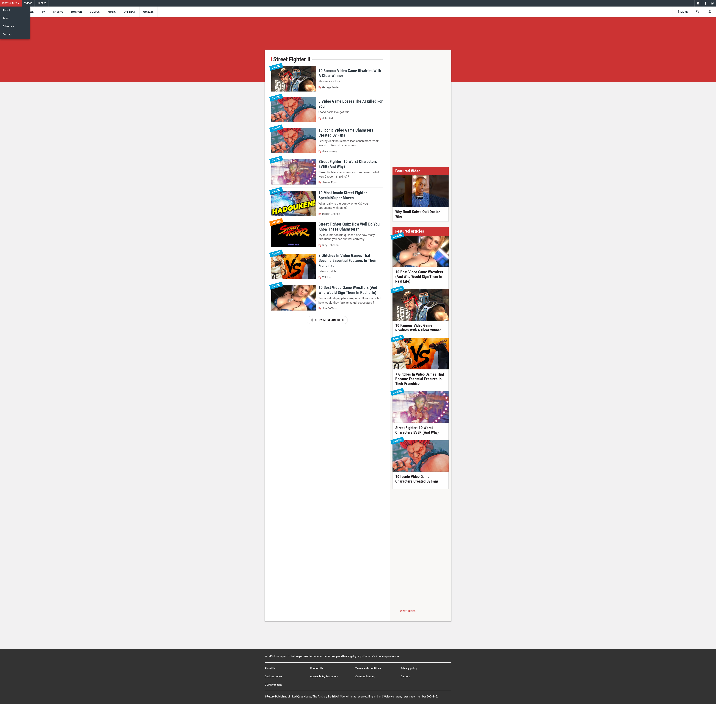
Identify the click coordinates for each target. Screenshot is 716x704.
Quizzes (41, 3)
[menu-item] (30, 12)
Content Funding (365, 676)
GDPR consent (273, 684)
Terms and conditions (368, 668)
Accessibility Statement (324, 676)
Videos (28, 3)
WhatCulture (408, 611)
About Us (270, 668)
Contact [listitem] (7, 34)
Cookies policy (273, 676)
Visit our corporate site (385, 656)
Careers (405, 676)
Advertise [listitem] (8, 26)
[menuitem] (11, 3)
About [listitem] (6, 10)
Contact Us (316, 668)
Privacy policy (409, 668)
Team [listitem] (6, 18)
